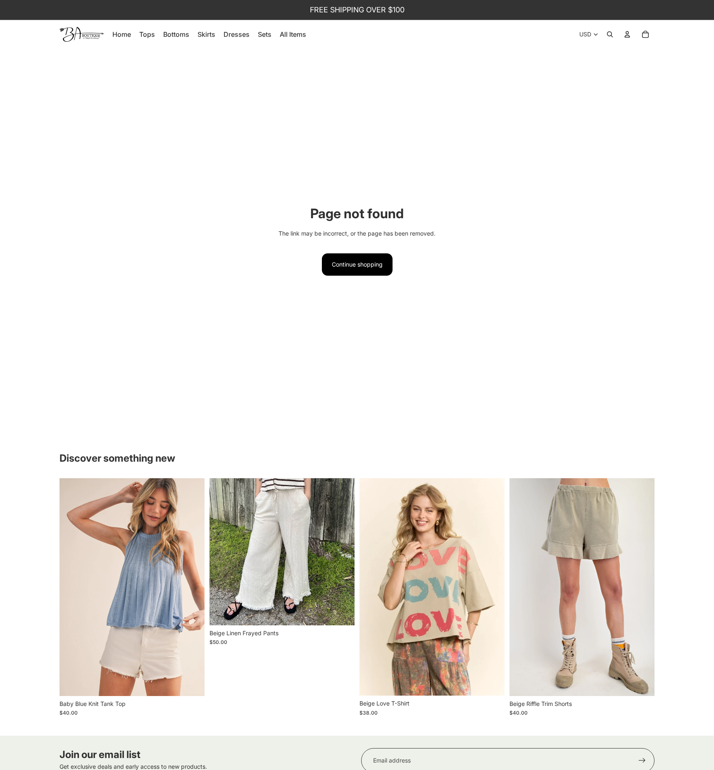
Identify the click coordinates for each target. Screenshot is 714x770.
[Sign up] (642, 760)
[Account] (627, 34)
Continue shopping (357, 264)
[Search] (610, 34)
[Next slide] (192, 587)
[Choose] (191, 683)
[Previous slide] (72, 587)
